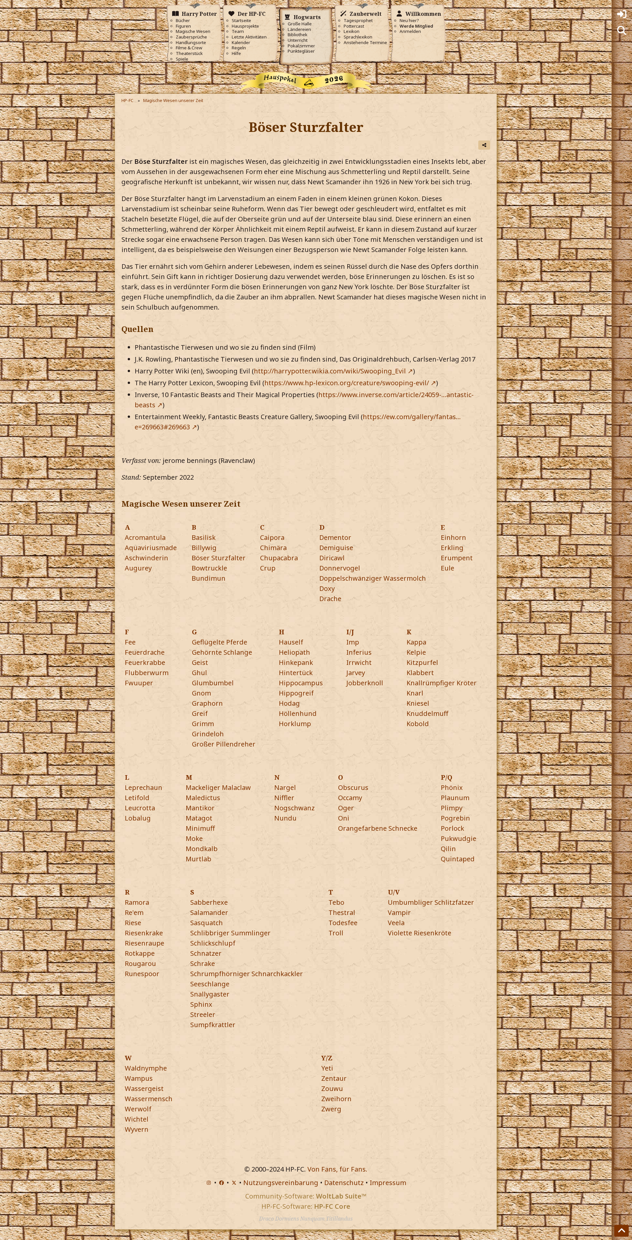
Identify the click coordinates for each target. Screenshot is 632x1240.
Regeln (239, 48)
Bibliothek (297, 35)
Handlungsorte (191, 42)
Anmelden (410, 31)
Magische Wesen (193, 31)
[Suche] (621, 30)
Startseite (241, 20)
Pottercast (354, 26)
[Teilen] (484, 145)
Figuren (183, 26)
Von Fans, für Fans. (337, 1169)
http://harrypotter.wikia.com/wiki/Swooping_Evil (330, 371)
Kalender (241, 42)
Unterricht (297, 40)
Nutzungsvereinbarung (280, 1182)
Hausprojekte (245, 26)
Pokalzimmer (301, 46)
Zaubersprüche (191, 37)
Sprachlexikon (358, 37)
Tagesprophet (358, 20)
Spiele (182, 59)
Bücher (183, 20)
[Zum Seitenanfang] (621, 1231)
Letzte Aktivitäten (249, 37)
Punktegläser (301, 51)
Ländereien (299, 29)
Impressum (388, 1182)
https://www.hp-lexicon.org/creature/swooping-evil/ (346, 382)
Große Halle (300, 24)
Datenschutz (344, 1182)
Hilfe (236, 53)
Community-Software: (305, 1196)
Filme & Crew (189, 48)
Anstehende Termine (365, 42)
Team (238, 31)
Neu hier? (409, 20)
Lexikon (351, 31)
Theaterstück (189, 53)
